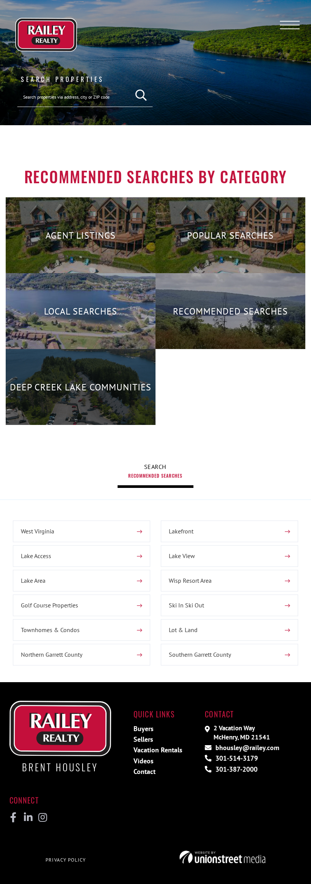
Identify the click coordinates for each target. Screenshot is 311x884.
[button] (141, 95)
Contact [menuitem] (145, 771)
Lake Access (36, 556)
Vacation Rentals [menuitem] (158, 750)
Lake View (182, 556)
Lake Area (33, 580)
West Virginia (37, 531)
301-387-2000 (236, 769)
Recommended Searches (155, 475)
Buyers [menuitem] (144, 728)
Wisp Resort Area (190, 580)
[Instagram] (42, 818)
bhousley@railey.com (246, 747)
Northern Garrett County (51, 654)
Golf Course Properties (49, 605)
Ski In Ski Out (186, 605)
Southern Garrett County (200, 654)
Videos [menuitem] (144, 761)
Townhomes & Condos (50, 630)
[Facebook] (13, 818)
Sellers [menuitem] (143, 739)
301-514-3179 (236, 758)
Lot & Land (183, 630)
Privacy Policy (66, 860)
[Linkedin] (28, 818)
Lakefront (181, 531)
